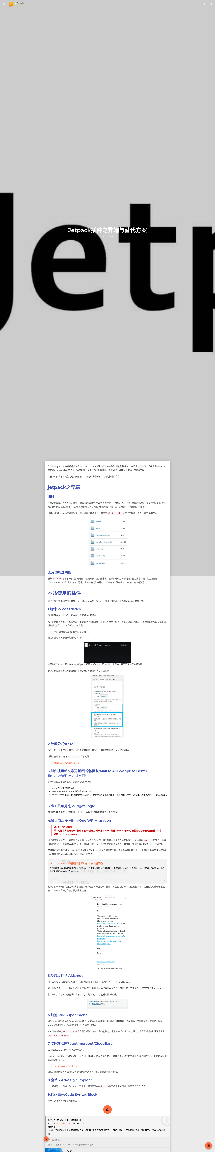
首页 (50, 1144)
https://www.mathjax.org (66, 763)
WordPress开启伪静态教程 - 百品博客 (76, 863)
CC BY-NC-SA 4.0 (65, 1123)
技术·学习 (60, 1144)
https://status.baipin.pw (66, 1066)
